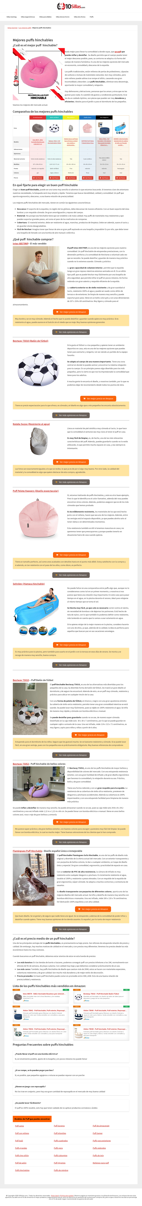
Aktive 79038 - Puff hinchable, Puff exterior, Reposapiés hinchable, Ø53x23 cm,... (105, 1029)
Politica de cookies (66, 1196)
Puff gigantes (59, 1162)
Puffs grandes (21, 1148)
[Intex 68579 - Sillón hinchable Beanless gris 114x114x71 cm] (37, 128)
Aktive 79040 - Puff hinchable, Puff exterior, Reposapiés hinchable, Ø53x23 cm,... (105, 1010)
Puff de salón (20, 1162)
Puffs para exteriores (102, 1140)
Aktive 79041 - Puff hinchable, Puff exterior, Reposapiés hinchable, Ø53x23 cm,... (45, 1010)
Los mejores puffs (25, 28)
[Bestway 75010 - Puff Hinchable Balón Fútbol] (54, 128)
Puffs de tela (98, 1155)
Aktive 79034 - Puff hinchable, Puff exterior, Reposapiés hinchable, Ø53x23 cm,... (45, 1029)
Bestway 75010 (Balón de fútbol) (30, 340)
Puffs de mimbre (61, 1170)
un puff (118, 51)
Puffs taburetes (60, 1155)
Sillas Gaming (12, 28)
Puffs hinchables (22, 1170)
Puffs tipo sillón (22, 1155)
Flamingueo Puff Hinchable (27, 851)
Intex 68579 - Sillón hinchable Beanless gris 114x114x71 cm (37, 142)
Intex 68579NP (20, 243)
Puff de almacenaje (101, 1125)
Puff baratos (59, 1125)
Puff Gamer (97, 1133)
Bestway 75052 (21, 763)
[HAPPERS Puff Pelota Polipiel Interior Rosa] (87, 128)
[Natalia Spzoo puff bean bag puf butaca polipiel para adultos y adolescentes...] (71, 128)
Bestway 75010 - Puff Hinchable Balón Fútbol (101, 994)
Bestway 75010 (21, 680)
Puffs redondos (99, 1148)
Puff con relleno (22, 1133)
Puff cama (19, 1125)
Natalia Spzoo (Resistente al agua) (31, 424)
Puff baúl (19, 1140)
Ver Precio (39, 178)
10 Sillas (71, 6)
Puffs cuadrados (61, 1140)
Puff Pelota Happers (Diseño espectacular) (36, 490)
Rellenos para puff (101, 1162)
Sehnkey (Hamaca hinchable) (29, 583)
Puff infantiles (60, 1133)
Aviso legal (55, 1196)
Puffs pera (58, 1148)
